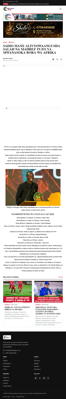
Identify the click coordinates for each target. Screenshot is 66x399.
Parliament (6, 366)
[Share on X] (57, 59)
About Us (6, 377)
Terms (13, 396)
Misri (15, 161)
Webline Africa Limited (40, 393)
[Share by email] (61, 59)
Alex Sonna (9, 58)
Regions (36, 366)
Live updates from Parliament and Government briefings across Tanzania (29, 4)
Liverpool (46, 149)
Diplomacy (37, 369)
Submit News (7, 386)
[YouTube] (44, 378)
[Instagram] (48, 378)
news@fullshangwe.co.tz (12, 350)
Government (7, 363)
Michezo (11, 42)
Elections (37, 360)
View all (60, 277)
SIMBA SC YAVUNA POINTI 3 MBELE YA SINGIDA (17, 308)
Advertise (6, 380)
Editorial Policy (20, 396)
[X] (39, 378)
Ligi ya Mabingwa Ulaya (28, 149)
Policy (5, 369)
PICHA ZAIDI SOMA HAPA (35, 210)
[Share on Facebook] (53, 59)
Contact (5, 383)
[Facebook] (35, 378)
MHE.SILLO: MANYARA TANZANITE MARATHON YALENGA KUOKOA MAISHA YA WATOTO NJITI (47, 310)
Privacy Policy (7, 396)
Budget (36, 363)
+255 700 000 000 (10, 353)
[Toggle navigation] (60, 9)
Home (5, 42)
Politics (5, 360)
